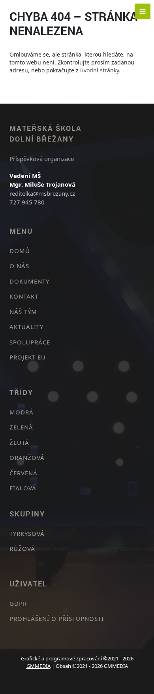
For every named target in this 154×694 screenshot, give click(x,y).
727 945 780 (27, 202)
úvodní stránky (99, 70)
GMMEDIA (38, 665)
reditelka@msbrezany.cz (42, 193)
